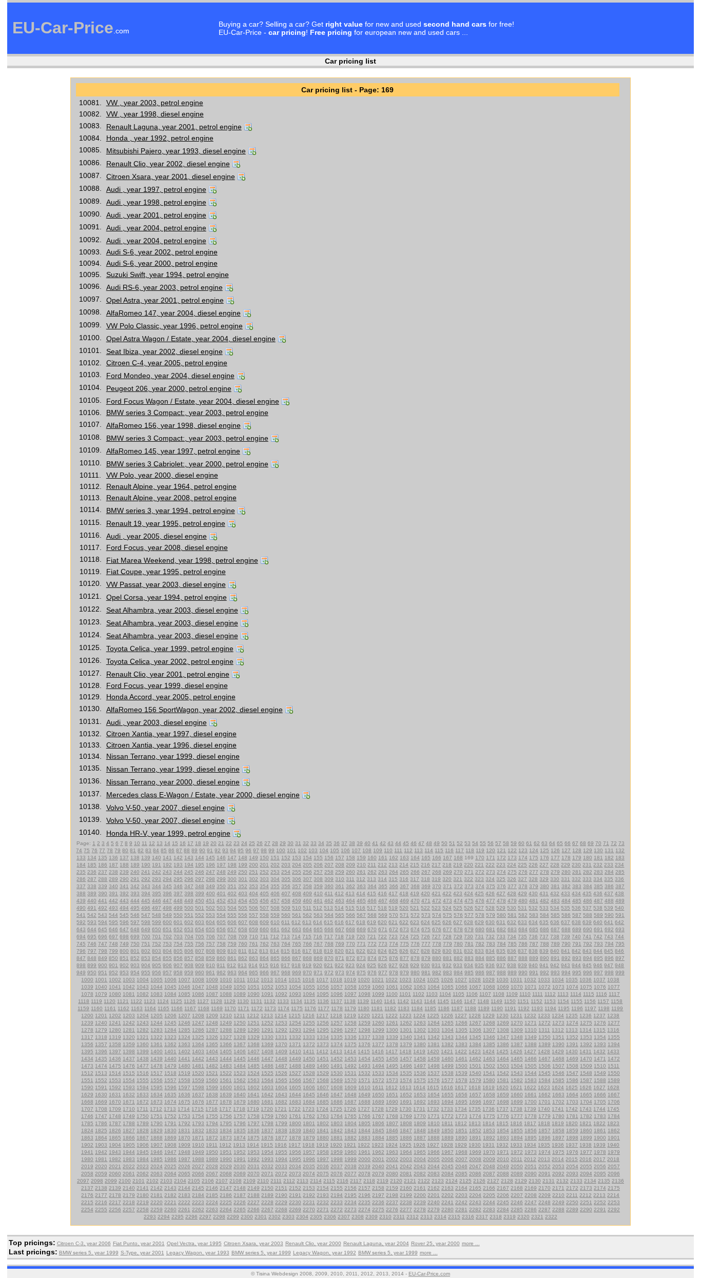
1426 (516, 1051)
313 (371, 879)
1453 (350, 1058)
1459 (433, 1058)
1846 (392, 1130)
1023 (405, 979)
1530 (336, 1073)
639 (587, 922)
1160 (97, 1008)
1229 (488, 1015)
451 (210, 900)
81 (133, 850)
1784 (614, 1116)
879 (426, 958)
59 (514, 843)
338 (91, 886)
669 (361, 929)
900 (102, 965)
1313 (572, 1030)
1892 (489, 1138)
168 (458, 857)
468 (393, 900)
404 (253, 893)
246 (199, 872)
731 (479, 936)
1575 (420, 1080)
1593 (129, 1087)
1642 (267, 1094)
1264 (433, 1023)
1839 (295, 1130)
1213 (267, 1015)
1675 (184, 1102)
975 (361, 972)
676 (436, 929)
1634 (156, 1094)
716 (317, 936)
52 (460, 843)
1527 (295, 1073)
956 (156, 972)
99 (271, 850)
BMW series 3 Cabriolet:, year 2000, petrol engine (187, 464)
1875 (253, 1138)
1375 (350, 1044)
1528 (309, 1073)
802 (145, 951)
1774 (475, 1116)
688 (566, 929)
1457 (406, 1058)
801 (135, 951)
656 (221, 929)
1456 (392, 1058)
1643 (281, 1094)
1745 (613, 1109)
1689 (378, 1102)
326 (511, 879)
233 (608, 865)
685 (533, 929)
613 (306, 922)
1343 (447, 1037)
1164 (150, 1008)
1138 (350, 1001)
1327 (226, 1037)
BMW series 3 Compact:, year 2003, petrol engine (187, 412)
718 (339, 936)
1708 (101, 1109)
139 (145, 857)
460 (307, 900)
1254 (295, 1023)
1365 (212, 1044)
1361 (156, 1044)
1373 (323, 1044)
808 (210, 951)
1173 (270, 1008)
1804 (350, 1123)
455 (253, 900)
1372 (309, 1044)
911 (221, 965)
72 (614, 843)
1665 (586, 1094)
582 (523, 915)
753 (167, 944)
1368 (253, 1044)
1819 (558, 1123)
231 (587, 865)
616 (339, 922)
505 (242, 908)
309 (329, 879)
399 (199, 893)
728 (447, 936)
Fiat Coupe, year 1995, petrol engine (166, 571)
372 (458, 886)
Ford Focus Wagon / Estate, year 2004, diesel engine (192, 401)
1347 (503, 1037)
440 (91, 900)
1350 (544, 1037)
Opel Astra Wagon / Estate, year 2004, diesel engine (191, 339)
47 (421, 843)
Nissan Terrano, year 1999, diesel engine (173, 756)
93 (225, 850)
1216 (308, 1015)
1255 (309, 1023)
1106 (472, 994)
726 (425, 936)
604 (210, 922)
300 (232, 879)
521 (414, 908)
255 (296, 872)
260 (350, 872)
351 (232, 886)
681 (490, 929)
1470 (586, 1058)
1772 (447, 1116)
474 (458, 900)
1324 (184, 1037)
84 (156, 850)
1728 (378, 1109)
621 (393, 922)
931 (436, 965)
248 (221, 872)
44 (398, 843)
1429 (558, 1051)
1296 (336, 1030)
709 (242, 936)
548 (156, 915)
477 (490, 900)
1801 (309, 1123)
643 (81, 929)
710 (253, 936)
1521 (212, 1073)
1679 (239, 1102)
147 (232, 857)
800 (124, 951)
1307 (489, 1030)
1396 (101, 1051)
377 (512, 886)
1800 (295, 1123)
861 (232, 958)
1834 (226, 1130)
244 (178, 872)
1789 (143, 1123)
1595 (156, 1087)
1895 (530, 1138)
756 (199, 944)
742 (597, 936)
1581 (503, 1080)
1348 (517, 1037)
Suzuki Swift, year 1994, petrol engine (167, 274)
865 (275, 958)
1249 (226, 1023)
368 (415, 886)
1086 (198, 994)
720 (360, 936)
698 (124, 936)
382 (566, 886)
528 (490, 908)
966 (264, 972)
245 (188, 872)
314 (382, 879)
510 (296, 908)
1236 (585, 1015)
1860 (586, 1130)
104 (323, 850)
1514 (115, 1073)
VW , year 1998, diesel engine (155, 114)
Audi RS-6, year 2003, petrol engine (164, 287)
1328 (239, 1037)
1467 (544, 1058)
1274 (572, 1023)
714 (296, 936)
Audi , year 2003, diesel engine (156, 722)
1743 (585, 1109)
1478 (156, 1066)
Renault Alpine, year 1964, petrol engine (171, 486)
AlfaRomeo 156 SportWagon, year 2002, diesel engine (194, 709)
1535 (406, 1073)
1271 (530, 1023)
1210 (226, 1015)
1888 (433, 1138)
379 (533, 886)
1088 (226, 994)
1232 (530, 1015)
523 (436, 908)
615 (328, 922)
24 (244, 843)
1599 (212, 1087)
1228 (475, 1015)
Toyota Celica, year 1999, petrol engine (169, 648)
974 (350, 972)
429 (522, 893)
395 (156, 893)
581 (512, 915)
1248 (212, 1023)
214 (403, 865)
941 (544, 965)
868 (307, 958)
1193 (537, 1008)
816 (296, 951)
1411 (309, 1051)
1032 (530, 979)
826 (403, 951)
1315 (599, 1030)
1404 (212, 1051)
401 (221, 893)
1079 (101, 994)
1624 (558, 1087)
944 (576, 965)
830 (447, 951)
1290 (253, 1030)
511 (307, 908)
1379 (406, 1044)
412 (339, 893)
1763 (323, 1116)
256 (307, 872)
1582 (517, 1080)
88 (187, 850)
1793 (198, 1123)
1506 (544, 1066)
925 (371, 965)
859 (210, 958)
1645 (309, 1094)
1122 (136, 1001)
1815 (502, 1123)
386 (609, 886)
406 (275, 893)
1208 (198, 1015)
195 (199, 865)
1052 (267, 987)
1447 (267, 1058)
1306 (475, 1030)
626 (447, 922)
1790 (156, 1123)
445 (145, 900)
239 (124, 872)
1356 (87, 1044)
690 (587, 929)
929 (414, 965)
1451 (323, 1058)
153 (296, 857)
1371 (295, 1044)
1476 (129, 1066)
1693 (433, 1102)
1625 (572, 1087)
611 (285, 922)
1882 (350, 1138)
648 (135, 929)
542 (91, 915)
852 (135, 958)
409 (307, 893)
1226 (447, 1015)
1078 (87, 994)
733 (500, 936)
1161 (110, 1008)
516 (360, 908)
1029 (488, 979)
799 (113, 951)
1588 (600, 1080)
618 (360, 922)
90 (202, 850)
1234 (558, 1015)
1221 (378, 1015)
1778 (530, 1116)
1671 (129, 1102)
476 (479, 900)
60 (521, 843)
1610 (364, 1087)
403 (242, 893)
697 (113, 936)
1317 (87, 1037)
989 (512, 972)
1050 (239, 987)
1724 (322, 1109)
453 (232, 900)
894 (587, 958)
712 (274, 936)
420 (425, 893)
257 (318, 872)
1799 (281, 1123)
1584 (544, 1080)
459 (296, 900)
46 (414, 843)
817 (306, 951)
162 (393, 857)
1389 (544, 1044)
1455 (378, 1058)
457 (275, 900)
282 (587, 872)
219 (457, 865)
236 (91, 872)
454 (242, 900)
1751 (156, 1116)
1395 (87, 1051)
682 (501, 929)
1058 (350, 987)
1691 (406, 1102)
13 (160, 843)
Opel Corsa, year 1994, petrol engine (166, 597)
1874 (239, 1138)
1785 (87, 1123)
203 (285, 865)
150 (264, 857)
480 (523, 900)
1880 (323, 1138)
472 (436, 900)
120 (490, 850)
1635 (170, 1094)
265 (404, 872)
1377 (378, 1044)
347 (188, 886)
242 (156, 872)
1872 (212, 1138)
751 (145, 944)
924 (360, 965)
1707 (87, 1109)
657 (232, 929)
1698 (503, 1102)
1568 (323, 1080)
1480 (184, 1066)
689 (576, 929)
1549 (600, 1073)
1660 (517, 1094)
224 (511, 865)
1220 (364, 1015)
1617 (461, 1087)
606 (232, 922)
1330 (267, 1037)
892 (566, 958)
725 (414, 936)
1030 (502, 979)
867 (296, 958)
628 (468, 922)
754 (178, 944)
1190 (497, 1008)
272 (479, 872)
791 (576, 944)
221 (479, 865)
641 (608, 922)
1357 (101, 1044)
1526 (281, 1073)
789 (555, 944)
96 (248, 850)
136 (113, 857)
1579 (475, 1080)
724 (403, 936)
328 (533, 879)
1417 (391, 1051)
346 (178, 886)
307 (307, 879)
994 (566, 972)
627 (457, 922)
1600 (226, 1087)
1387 (517, 1044)
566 (350, 915)
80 (125, 850)
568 (372, 915)
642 (619, 922)
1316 (613, 1030)
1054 (295, 987)
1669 (101, 1102)
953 (124, 972)
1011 (239, 979)
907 (178, 965)
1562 (239, 1080)
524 (447, 908)
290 (124, 879)
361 (339, 886)
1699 (517, 1102)
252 (264, 872)
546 (135, 915)
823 (371, 951)
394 (145, 893)
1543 (517, 1073)
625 (436, 922)
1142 (403, 1001)
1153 (550, 1001)
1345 (475, 1037)
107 (356, 850)
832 (468, 951)
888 (523, 958)
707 (221, 936)
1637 (198, 1094)
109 (377, 850)
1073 (558, 987)
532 (533, 908)
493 (113, 908)
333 (587, 879)
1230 (502, 1015)
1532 (364, 1073)
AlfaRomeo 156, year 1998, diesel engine (173, 425)
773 (382, 944)
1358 (115, 1044)
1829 (156, 1130)
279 (555, 872)
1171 (243, 1008)
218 (447, 865)
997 (598, 972)
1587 (586, 1080)
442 (113, 900)
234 (619, 865)
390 (102, 893)
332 (576, 879)
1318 (101, 1037)
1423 (475, 1051)
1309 (517, 1030)
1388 (530, 1044)
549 (167, 915)
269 (447, 872)
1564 (267, 1080)
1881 (336, 1138)
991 (533, 972)
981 (426, 972)
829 (436, 951)
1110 (525, 994)
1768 (392, 1116)
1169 (217, 1008)
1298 (364, 1030)
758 (221, 944)
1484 (239, 1066)
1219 (350, 1015)
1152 (536, 1001)
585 (555, 915)
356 (285, 886)
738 (554, 936)
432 (554, 893)
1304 (447, 1030)
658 (242, 929)
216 (425, 865)
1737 (502, 1109)
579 (490, 915)
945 (587, 965)
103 (313, 850)
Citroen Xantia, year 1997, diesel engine (171, 734)
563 (318, 915)
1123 (149, 1001)
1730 (405, 1109)
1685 (323, 1102)
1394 (614, 1044)
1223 (405, 1015)
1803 (336, 1123)
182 (609, 857)
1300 (392, 1030)
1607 (323, 1087)
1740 (544, 1109)
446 (156, 900)
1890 (461, 1138)
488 (609, 900)
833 (479, 951)
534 (554, 908)
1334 (323, 1037)
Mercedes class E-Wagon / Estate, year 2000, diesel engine (203, 795)
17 (190, 843)
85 (164, 850)
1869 (170, 1138)
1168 (203, 1008)
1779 (544, 1116)
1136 (323, 1001)
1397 (115, 1051)
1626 (585, 1087)
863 (253, 958)
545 (124, 915)
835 (500, 951)
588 (587, 915)
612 (296, 922)
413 (350, 893)
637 (565, 922)
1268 (489, 1023)
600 (167, 922)
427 (500, 893)
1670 (115, 1102)
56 (491, 843)
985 (469, 972)
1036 (585, 979)
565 (339, 915)
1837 (267, 1130)
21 (221, 843)
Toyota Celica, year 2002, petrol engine (169, 661)
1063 (420, 987)
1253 (281, 1023)
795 (620, 944)
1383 (461, 1044)
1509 (586, 1066)
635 (544, 922)
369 (426, 886)
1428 (544, 1051)
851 (124, 958)
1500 (461, 1066)
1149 (496, 1001)
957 (167, 972)
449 (188, 900)
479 (512, 900)
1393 (600, 1044)
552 (199, 915)
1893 (503, 1138)
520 (403, 908)
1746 (87, 1116)
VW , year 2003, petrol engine (154, 103)
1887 (420, 1138)
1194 (550, 1008)
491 (91, 908)
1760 (281, 1116)
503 (221, 908)
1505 (530, 1066)
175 (533, 857)
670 (372, 929)
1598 (198, 1087)
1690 (392, 1102)
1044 (156, 987)
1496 (406, 1066)
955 (145, 972)
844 (597, 951)
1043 (143, 987)
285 (620, 872)
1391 (572, 1044)
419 (414, 893)
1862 (614, 1130)
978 (393, 972)
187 (113, 865)
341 (124, 886)
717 (328, 936)
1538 (447, 1073)
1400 (156, 1051)
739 (565, 936)
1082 (143, 994)
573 (426, 915)
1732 (433, 1109)
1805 (364, 1123)
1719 (253, 1109)
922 (339, 965)
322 (468, 879)
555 (232, 915)
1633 (143, 1094)
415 (371, 893)
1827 (129, 1130)
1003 (129, 979)
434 (576, 893)
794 (609, 944)
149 (253, 857)
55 (483, 843)
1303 (433, 1030)
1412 (322, 1051)
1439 (156, 1058)
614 (317, 922)
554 (221, 915)
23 (236, 843)
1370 (281, 1044)
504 (232, 908)
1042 (129, 987)
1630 (101, 1094)
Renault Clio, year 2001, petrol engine (167, 674)
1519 (184, 1073)
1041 (115, 987)
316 (403, 879)
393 (135, 893)
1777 (517, 1116)
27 (267, 843)
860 (221, 958)
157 (339, 857)
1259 (364, 1023)
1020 (364, 979)
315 (393, 879)
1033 (544, 979)
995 (576, 972)
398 (188, 893)
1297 (350, 1030)
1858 (558, 1130)
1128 (216, 1001)
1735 (475, 1109)
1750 (143, 1116)
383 (576, 886)
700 (145, 936)
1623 (544, 1087)
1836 (253, 1130)
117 (459, 850)
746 (91, 944)
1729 (391, 1109)
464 (350, 900)
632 (511, 922)
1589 (614, 1080)
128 (576, 850)
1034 (558, 979)
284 (609, 872)
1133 (283, 1001)
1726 (350, 1109)
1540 (475, 1073)
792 (587, 944)
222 (490, 865)
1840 (309, 1130)
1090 (253, 994)
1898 (572, 1138)
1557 (170, 1080)
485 (576, 900)
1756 (226, 1116)
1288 (226, 1030)
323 (479, 879)
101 (291, 850)
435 (587, 893)
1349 (530, 1037)
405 (264, 893)
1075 (586, 987)
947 (608, 965)
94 (233, 850)
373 (469, 886)
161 (382, 857)
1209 (212, 1015)
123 (523, 850)
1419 (419, 1051)
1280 (115, 1030)
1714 (184, 1109)
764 (285, 944)
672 (393, 929)
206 (318, 865)
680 (479, 929)
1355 (614, 1037)
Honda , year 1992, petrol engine (159, 138)
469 (404, 900)
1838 (281, 1130)
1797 (253, 1123)
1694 (447, 1102)
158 (350, 857)
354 (264, 886)
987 (490, 972)
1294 (309, 1030)
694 (81, 936)
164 (415, 857)
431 (544, 893)
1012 (253, 979)
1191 (510, 1008)
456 (264, 900)
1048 (212, 987)
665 (318, 929)
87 (179, 850)
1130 (243, 1001)
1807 (392, 1123)
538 (597, 908)
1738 (516, 1109)
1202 (115, 1015)
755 (188, 944)
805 (178, 951)
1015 (294, 979)
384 (587, 886)
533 (544, 908)
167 (447, 857)
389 (91, 893)
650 (156, 929)
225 (522, 865)
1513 (101, 1073)
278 (544, 872)
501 (199, 908)
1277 (614, 1023)
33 (313, 843)
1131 (256, 1001)
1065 (447, 987)
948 (619, 965)
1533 (378, 1073)
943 (565, 965)
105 (334, 850)
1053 (281, 987)
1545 (544, 1073)
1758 (253, 1116)
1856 (530, 1130)
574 (436, 915)
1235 (572, 1015)
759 (232, 944)
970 (307, 972)
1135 (310, 1001)
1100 (392, 994)
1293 (295, 1030)
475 (469, 900)
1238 (613, 1015)
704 (188, 936)
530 (511, 908)
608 (253, 922)
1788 (129, 1123)
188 (124, 865)
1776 (503, 1116)
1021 (378, 979)
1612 (391, 1087)
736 (533, 936)
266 (415, 872)
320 (447, 879)
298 (210, 879)
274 (501, 872)
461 (318, 900)
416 (382, 893)
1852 (475, 1130)
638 (576, 922)
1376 (364, 1044)
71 (606, 843)
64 (552, 843)
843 (587, 951)
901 (113, 965)
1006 (170, 979)
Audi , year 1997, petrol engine (156, 189)
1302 (420, 1030)
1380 (420, 1044)
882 (458, 958)
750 (135, 944)
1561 (226, 1080)
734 (511, 936)
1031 (516, 979)
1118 (83, 1001)
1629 (87, 1094)
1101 (405, 994)
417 (393, 893)
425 (479, 893)
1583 (530, 1080)
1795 (226, 1123)
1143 (416, 1001)
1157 (603, 1001)
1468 (558, 1058)
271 (469, 872)
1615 (433, 1087)
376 (501, 886)
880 (436, 958)
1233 (544, 1015)
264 (393, 872)
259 (339, 872)
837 (522, 951)
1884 (378, 1138)
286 (81, 879)
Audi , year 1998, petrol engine (156, 202)
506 (253, 908)
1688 (364, 1102)
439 (81, 900)
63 (544, 843)
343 (145, 886)
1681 (267, 1102)
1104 (445, 994)
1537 (433, 1073)
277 (533, 872)
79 (117, 850)
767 (318, 944)
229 (565, 865)
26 (260, 843)
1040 (101, 987)
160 (372, 857)
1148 (483, 1001)
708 (232, 936)
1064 (433, 987)
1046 (184, 987)
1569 (336, 1080)
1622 (530, 1087)
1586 (572, 1080)
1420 (433, 1051)
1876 (267, 1138)
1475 (115, 1066)
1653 (420, 1094)
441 (102, 900)
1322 (156, 1037)
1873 (226, 1138)
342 (135, 886)
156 (329, 857)
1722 (294, 1109)
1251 (253, 1023)
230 (576, 865)
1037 (599, 979)
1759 (267, 1116)
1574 (406, 1080)
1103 (432, 994)
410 (318, 893)
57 (498, 843)
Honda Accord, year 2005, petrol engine (171, 697)
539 (608, 908)
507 (264, 908)
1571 (364, 1080)
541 (81, 915)
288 (102, 879)
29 (283, 843)
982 (436, 972)
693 (620, 929)
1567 (309, 1080)
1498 (433, 1066)
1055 (309, 987)
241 (145, 872)
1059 (364, 987)
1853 (489, 1130)
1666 (600, 1094)
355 (275, 886)
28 (275, 843)
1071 (530, 987)
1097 (350, 994)
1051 (253, 987)
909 (199, 965)
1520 (198, 1073)
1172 (257, 1008)
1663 (558, 1094)
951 (102, 972)
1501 (475, 1066)
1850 (447, 1130)
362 (350, 886)
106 (345, 850)
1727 (364, 1109)
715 (306, 936)
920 (317, 965)
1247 (198, 1023)
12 (152, 843)
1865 (115, 1138)
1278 (87, 1030)
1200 (87, 1015)
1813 (475, 1123)
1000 (87, 979)
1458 (420, 1058)
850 (113, 958)
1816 (516, 1123)
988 (501, 972)
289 (113, 879)
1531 (350, 1073)
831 (457, 951)
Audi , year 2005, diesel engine (156, 536)
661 (275, 929)
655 (210, 929)
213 (393, 865)
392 (124, 893)
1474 (101, 1066)
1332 (295, 1037)
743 (608, 936)
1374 (336, 1044)
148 (242, 857)
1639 (226, 1094)
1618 (475, 1087)
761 (253, 944)
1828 (143, 1130)
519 (393, 908)
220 (468, 865)
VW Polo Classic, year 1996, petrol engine (174, 326)
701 (156, 936)
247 (210, 872)
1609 (350, 1087)
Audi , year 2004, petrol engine (156, 228)
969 (296, 972)
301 (242, 879)
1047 (198, 987)
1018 (336, 979)
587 (576, 915)
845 (608, 951)
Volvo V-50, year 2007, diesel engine (165, 807)
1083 (156, 994)
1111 (537, 994)
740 (576, 936)
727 (436, 936)
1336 (350, 1037)
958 (178, 972)
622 (403, 922)
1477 (143, 1066)
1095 (323, 994)
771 (361, 944)
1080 (115, 994)
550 (178, 915)
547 (145, 915)
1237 (599, 1015)
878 (415, 958)
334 (597, 879)
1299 (378, 1030)
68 (583, 843)
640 (597, 922)
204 (296, 865)
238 (113, 872)
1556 (156, 1080)
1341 (420, 1037)
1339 (392, 1037)
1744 (599, 1109)
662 (285, 929)
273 (490, 872)
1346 (489, 1037)
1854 (503, 1130)
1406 (239, 1051)
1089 (239, 994)
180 (587, 857)
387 (620, 886)
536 (576, 908)
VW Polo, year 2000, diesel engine (162, 475)
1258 (350, 1023)
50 (444, 843)
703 (178, 936)
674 (415, 929)
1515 (129, 1073)
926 (382, 965)
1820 (572, 1123)
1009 (212, 979)
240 (135, 872)
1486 (267, 1066)
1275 (586, 1023)
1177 (323, 1008)
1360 (143, 1044)
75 (87, 850)
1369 (267, 1044)
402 (232, 893)
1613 (405, 1087)
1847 (406, 1130)
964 (242, 972)
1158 (616, 1001)
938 (511, 965)
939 (522, 965)
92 (218, 850)
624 (425, 922)
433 (565, 893)
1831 (184, 1130)
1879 (309, 1138)
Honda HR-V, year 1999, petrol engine (168, 833)
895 (598, 958)
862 (242, 958)
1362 (170, 1044)
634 (533, 922)
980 (415, 972)
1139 (363, 1001)
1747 (101, 1116)
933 (457, 965)
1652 (406, 1094)
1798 (267, 1123)
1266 (461, 1023)
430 (533, 893)
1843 (350, 1130)
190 (145, 865)
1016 (308, 979)
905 (156, 965)
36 (337, 843)
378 (523, 886)
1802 (323, 1123)
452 (221, 900)
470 (415, 900)
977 (382, 972)
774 (393, 944)
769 (339, 944)
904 (145, 965)
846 (619, 951)
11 (144, 843)
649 (145, 929)
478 (501, 900)
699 (135, 936)
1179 (350, 1008)
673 (404, 929)
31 (298, 843)
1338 (378, 1037)
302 (253, 879)
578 (479, 915)
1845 (378, 1130)
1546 (558, 1073)
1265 (447, 1023)
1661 (530, 1094)
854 (156, 958)
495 (135, 908)
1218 (336, 1015)
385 (598, 886)
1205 (156, 1015)
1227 (461, 1015)
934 (468, 965)
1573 (392, 1080)
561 (296, 915)
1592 (115, 1087)
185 (91, 865)
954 (135, 972)
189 (135, 865)
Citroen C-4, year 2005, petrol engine (166, 363)
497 (156, 908)
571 (404, 915)
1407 (253, 1051)
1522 (226, 1073)
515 (350, 908)
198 (232, 865)
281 (576, 872)
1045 (170, 987)
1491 (336, 1066)
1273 (558, 1023)
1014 (281, 979)
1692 (420, 1102)
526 (468, 908)
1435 (101, 1058)
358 (307, 886)
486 (587, 900)
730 (468, 936)
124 (533, 850)
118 (469, 850)
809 (221, 951)
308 (318, 879)
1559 (198, 1080)
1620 (502, 1087)
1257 (336, 1023)
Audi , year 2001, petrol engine (156, 215)
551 (188, 915)
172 (501, 857)
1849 (433, 1130)
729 (457, 936)
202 (275, 865)
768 (329, 944)
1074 (572, 987)
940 (533, 965)
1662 (544, 1094)
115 (439, 850)
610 (275, 922)
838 (533, 951)
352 (242, 886)
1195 (564, 1008)
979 (404, 972)
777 (426, 944)
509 (285, 908)
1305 (461, 1030)
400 (210, 893)
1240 (101, 1023)
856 (178, 958)
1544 (530, 1073)
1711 (142, 1109)
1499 (447, 1066)
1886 (406, 1138)
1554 (129, 1080)
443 (124, 900)
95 (241, 850)
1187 (457, 1008)
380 (544, 886)
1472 (614, 1058)
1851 (461, 1130)
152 (285, 857)
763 (275, 944)
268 (436, 872)
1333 (309, 1037)
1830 (170, 1130)
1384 (475, 1044)
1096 (336, 994)
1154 (563, 1001)
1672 (143, 1102)
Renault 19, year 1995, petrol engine (165, 523)
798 (102, 951)
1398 (129, 1051)
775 (404, 944)
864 (264, 958)
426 (490, 893)
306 (296, 879)
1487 (281, 1066)
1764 (336, 1116)
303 (264, 879)
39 (360, 843)
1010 (226, 979)
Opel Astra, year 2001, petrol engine (165, 300)
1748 (115, 1116)
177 (555, 857)
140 (156, 857)
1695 (461, 1102)
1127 (203, 1001)
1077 (614, 987)
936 (490, 965)
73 (621, 843)
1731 (419, 1109)
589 (598, 915)
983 (447, 972)
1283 (156, 1030)
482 (544, 900)
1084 (170, 994)
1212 (253, 1015)
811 (242, 951)
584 (544, 915)
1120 (109, 1001)
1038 (613, 979)
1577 (447, 1080)
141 (167, 857)
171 (490, 857)
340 (113, 886)
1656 (461, 1094)
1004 (143, 979)
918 (296, 965)
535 (565, 908)
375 (490, 886)
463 (339, 900)
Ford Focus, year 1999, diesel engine (167, 685)
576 (458, 915)
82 (141, 850)
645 (102, 929)
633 (522, 922)
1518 (170, 1073)
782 (479, 944)
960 (199, 972)
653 (188, 929)
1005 (156, 979)
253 (275, 872)
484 (566, 900)
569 (382, 915)
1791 (170, 1123)
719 (350, 936)
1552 (101, 1080)
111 (398, 850)
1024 (419, 979)
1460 (447, 1058)
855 (167, 958)
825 (393, 951)
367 (404, 886)
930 (425, 965)
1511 (613, 1066)
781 (469, 944)
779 (447, 944)
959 (188, 972)
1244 (156, 1023)
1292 (281, 1030)
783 (490, 944)
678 (458, 929)
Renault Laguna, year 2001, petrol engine (174, 127)
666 (329, 929)
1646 (323, 1094)
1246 (184, 1023)
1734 (461, 1109)
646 (113, 929)
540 (619, 908)
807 (199, 951)
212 (382, 865)
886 (501, 958)
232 (597, 865)
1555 (143, 1080)
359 (318, 886)
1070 (517, 987)
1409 (281, 1051)
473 (447, 900)
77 (102, 850)
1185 (430, 1008)
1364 (198, 1044)
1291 (267, 1030)
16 (183, 843)
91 (210, 850)
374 (479, 886)
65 (560, 843)
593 (91, 922)
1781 (572, 1116)
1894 (517, 1138)
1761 (295, 1116)
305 (285, 879)
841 (565, 951)
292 (145, 879)
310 (339, 879)
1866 (129, 1138)
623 (414, 922)
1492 (350, 1066)
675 (426, 929)
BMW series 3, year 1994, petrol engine (170, 510)
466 (372, 900)
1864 (101, 1138)
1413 (336, 1051)
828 (425, 951)
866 (285, 958)
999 (620, 972)
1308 (503, 1030)
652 (178, 929)
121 (501, 850)
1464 (503, 1058)
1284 (170, 1030)
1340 (406, 1037)
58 (506, 843)
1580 (489, 1080)
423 (457, 893)
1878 (295, 1138)
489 (620, 900)
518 (382, 908)
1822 (599, 1123)
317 (414, 879)
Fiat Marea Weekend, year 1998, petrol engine (182, 560)
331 (565, 879)
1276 (600, 1023)
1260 (378, 1023)
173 (512, 857)
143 (188, 857)
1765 (350, 1116)
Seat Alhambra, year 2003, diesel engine (172, 610)
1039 (87, 987)
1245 (170, 1023)
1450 (309, 1058)
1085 (184, 994)
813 (263, 951)
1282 (143, 1030)
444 (135, 900)
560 (285, 915)
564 (329, 915)
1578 (461, 1080)
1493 (364, 1066)
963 (232, 972)
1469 (572, 1058)
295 (178, 879)
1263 (420, 1023)
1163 (137, 1008)
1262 (406, 1023)
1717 (225, 1109)
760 (242, 944)
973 (339, 972)
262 (372, 872)
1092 (281, 994)
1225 (433, 1015)
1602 (253, 1087)
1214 (281, 1015)
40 (367, 843)
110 (388, 850)
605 (221, 922)
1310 (530, 1030)
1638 (212, 1094)
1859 (572, 1130)
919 (306, 965)
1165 (163, 1008)
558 (264, 915)
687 (555, 929)
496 (145, 908)
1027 (461, 979)
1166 (177, 1008)
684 (523, 929)
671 (382, 929)
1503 (503, 1066)
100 (280, 850)
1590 (87, 1087)
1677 (212, 1102)
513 (328, 908)
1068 (489, 987)
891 (555, 958)
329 (544, 879)
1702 (558, 1102)
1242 (129, 1023)
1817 (530, 1123)
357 (296, 886)
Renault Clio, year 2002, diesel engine (168, 164)
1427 (530, 1051)
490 (81, 908)
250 (242, 872)
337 (81, 886)
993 (555, 972)
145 (210, 857)
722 (382, 936)
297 (199, 879)
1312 (558, 1030)
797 (91, 951)
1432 (599, 1051)
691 (598, 929)
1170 (230, 1008)
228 (554, 865)
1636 (184, 1094)
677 (447, 929)
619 (371, 922)
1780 (558, 1116)
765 (296, 944)
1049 (226, 987)
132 (620, 850)
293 (156, 879)
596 (124, 922)
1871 (198, 1138)
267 (426, 872)
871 (339, 958)
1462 (475, 1058)
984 (458, 972)
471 (426, 900)
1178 (337, 1008)
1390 (558, 1044)
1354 (600, 1037)
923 (350, 965)
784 (501, 944)
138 (135, 857)
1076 (600, 987)
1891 (475, 1138)
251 (253, 872)
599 (156, 922)
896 (609, 958)
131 (609, 850)
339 (102, 886)
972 (329, 972)
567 (361, 915)
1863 (87, 1138)
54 (475, 843)
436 (597, 893)
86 (171, 850)
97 (256, 850)
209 (350, 865)
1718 (239, 1109)
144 (199, 857)
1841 (323, 1130)
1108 (498, 994)
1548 (586, 1073)
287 (91, 879)
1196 (577, 1008)
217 (436, 865)
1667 (614, 1094)
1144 (430, 1001)
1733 (447, 1109)
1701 (544, 1102)
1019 (350, 979)
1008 (198, 979)
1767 (378, 1116)
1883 (364, 1138)
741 (587, 936)
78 (110, 850)
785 (512, 944)
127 (566, 850)
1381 (433, 1044)
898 (81, 965)
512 (317, 908)
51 (452, 843)
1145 (443, 1001)
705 (199, 936)
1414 (350, 1051)
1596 (170, 1087)
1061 (392, 987)
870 (329, 958)
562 (307, 915)
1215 (294, 1015)
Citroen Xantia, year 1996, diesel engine (171, 745)
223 (500, 865)
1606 (309, 1087)
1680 (253, 1102)
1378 (392, 1044)
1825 (101, 1130)
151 (275, 857)
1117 (614, 994)
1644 (295, 1094)
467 (382, 900)
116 (449, 850)
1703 (572, 1102)
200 (253, 865)
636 (554, 922)
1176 (310, 1008)
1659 (503, 1094)
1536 (420, 1073)
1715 (197, 1109)
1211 (239, 1015)
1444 (226, 1058)
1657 (475, 1094)
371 (447, 886)
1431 (585, 1051)
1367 (239, 1044)
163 (404, 857)
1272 (544, 1023)
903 (135, 965)
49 (437, 843)
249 (232, 872)
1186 (444, 1008)
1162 (123, 1008)
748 (113, 944)
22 (229, 843)
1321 (143, 1037)
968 (285, 972)
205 (307, 865)
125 (544, 850)
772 (372, 944)
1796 (239, 1123)
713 (285, 936)
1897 (558, 1138)
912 (231, 965)
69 (591, 843)
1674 (170, 1102)
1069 (503, 987)
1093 (295, 994)
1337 (364, 1037)
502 (210, 908)
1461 (461, 1058)
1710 (129, 1109)
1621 (516, 1087)
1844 (364, 1130)
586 (566, 915)
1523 (239, 1073)
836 (511, 951)
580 (501, 915)
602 (188, 922)
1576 (433, 1080)
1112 (550, 994)
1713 (170, 1109)
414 (360, 893)
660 (264, 929)
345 (167, 886)
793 (598, 944)
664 (307, 929)
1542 (503, 1073)
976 (372, 972)
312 (360, 879)
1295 (323, 1030)
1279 (101, 1030)
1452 (336, 1058)
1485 (253, 1066)
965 (253, 972)
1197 (590, 1008)
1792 (184, 1123)
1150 (510, 1001)
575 (447, 915)
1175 (297, 1008)
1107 (485, 994)
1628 (613, 1087)
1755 (212, 1116)
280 (566, 872)
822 (360, 951)
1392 (586, 1044)
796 (81, 951)
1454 (364, 1058)
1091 (267, 994)
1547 (572, 1073)
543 (102, 915)
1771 (433, 1116)
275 (512, 872)
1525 (267, 1073)
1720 (267, 1109)
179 (576, 857)
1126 (190, 1001)
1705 (600, 1102)
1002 (115, 979)
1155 (576, 1001)
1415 (364, 1051)
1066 (461, 987)
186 (102, 865)
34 (321, 843)
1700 (530, 1102)
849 (102, 958)
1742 (572, 1109)
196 (210, 865)
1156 (590, 1001)
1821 (585, 1123)
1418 (405, 1051)
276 (523, 872)
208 (339, 865)
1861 (600, 1130)
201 (264, 865)
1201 (101, 1015)
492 (102, 908)
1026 (447, 979)
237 (102, 872)
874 (372, 958)
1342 (433, 1037)
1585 (558, 1080)
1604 (281, 1087)
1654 (433, 1094)
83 (148, 850)
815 (285, 951)
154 (307, 857)
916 (274, 965)
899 (91, 965)
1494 (378, 1066)
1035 (572, 979)
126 (555, 850)
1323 (170, 1037)
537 (587, 908)
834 (490, 951)
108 (367, 850)
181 (598, 857)
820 (339, 951)
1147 (470, 1001)
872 (350, 958)
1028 (475, 979)
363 (361, 886)
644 (91, 929)
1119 (96, 1001)
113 (418, 850)
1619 (488, 1087)
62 (537, 843)
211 (371, 865)
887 (512, 958)
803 (156, 951)
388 (81, 893)
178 (566, 857)
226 (533, 865)
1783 (600, 1116)
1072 (544, 987)
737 (544, 936)
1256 (323, 1023)
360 (329, 886)
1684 (309, 1102)
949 (81, 972)
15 (175, 843)
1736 (488, 1109)
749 (124, 944)
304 (275, 879)
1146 (456, 1001)
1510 (600, 1066)
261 (361, 872)
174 (523, 857)
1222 (391, 1015)
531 (522, 908)
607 (242, 922)
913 (242, 965)
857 (188, 958)
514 (339, 908)
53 (467, 843)
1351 (558, 1037)
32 (306, 843)
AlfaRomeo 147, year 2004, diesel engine (173, 313)
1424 (488, 1051)
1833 (212, 1130)
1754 (198, 1116)
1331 (281, 1037)
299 (221, 879)
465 (361, 900)
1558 (184, 1080)
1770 (420, 1116)
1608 (336, 1087)
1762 (309, 1116)
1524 (253, 1073)
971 (318, 972)
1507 (558, 1066)
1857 (544, 1130)
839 (544, 951)
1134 (296, 1001)
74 (79, 850)
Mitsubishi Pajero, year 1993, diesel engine (176, 151)
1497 (420, 1066)
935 (479, 965)
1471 (600, 1058)
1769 (406, 1116)
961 (210, 972)
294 (167, 879)
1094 (309, 994)
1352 (572, 1037)
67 (575, 843)
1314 (585, 1030)
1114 (575, 994)
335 (608, 879)
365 (382, 886)
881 (447, 958)
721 (371, 936)
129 (587, 850)
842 (576, 951)
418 (403, 893)
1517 (156, 1073)
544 (113, 915)
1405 (226, 1051)
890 (544, 958)
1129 (230, 1001)
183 (620, 857)
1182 (390, 1008)
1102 (418, 994)
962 (221, 972)
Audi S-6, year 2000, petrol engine (162, 263)
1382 (447, 1044)
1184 (417, 1008)
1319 (115, 1037)
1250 (239, 1023)
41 (375, 843)
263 (382, 872)
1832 (198, 1130)
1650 (378, 1094)
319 (436, 879)
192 (167, 865)
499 (178, 908)
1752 (170, 1116)
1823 (613, 1123)
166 (436, 857)
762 (264, 944)
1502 (489, 1066)
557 (253, 915)
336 (619, 879)
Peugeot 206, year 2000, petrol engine (168, 388)
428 (511, 893)
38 (352, 843)
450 (199, 900)
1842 (336, 1130)
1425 (502, 1051)
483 (555, 900)
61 (529, 843)
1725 (336, 1109)
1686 (336, 1102)
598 (145, 922)
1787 (115, 1123)
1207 (184, 1015)
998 (609, 972)
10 (137, 843)
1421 (447, 1051)
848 (91, 958)
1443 (212, 1058)
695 (91, 936)
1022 (391, 979)
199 (242, 865)
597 (135, 922)
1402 (184, 1051)
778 (436, 944)
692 (609, 929)
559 (275, 915)
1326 (212, 1037)
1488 (295, 1066)
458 (285, 900)
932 (447, 965)
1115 (588, 994)
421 (436, 893)
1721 (281, 1109)
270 (458, 872)
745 (81, 944)
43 (390, 843)
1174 (283, 1008)
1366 (226, 1044)
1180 (363, 1008)
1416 (378, 1051)
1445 (239, 1058)
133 (81, 857)
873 (361, 958)
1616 (447, 1087)
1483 (226, 1066)
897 (620, 958)
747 (102, 944)
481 (533, 900)
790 (566, 944)
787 (533, 944)
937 (500, 965)
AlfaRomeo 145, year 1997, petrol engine (173, 451)
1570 (350, 1080)
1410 (295, 1051)
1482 (212, 1066)
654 (199, 929)
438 (619, 893)
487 (598, 900)
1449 (295, 1058)
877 (404, 958)
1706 (614, 1102)
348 (199, 886)
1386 (503, 1044)
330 (554, 879)
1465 (517, 1058)
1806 (378, 1123)
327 (522, 879)
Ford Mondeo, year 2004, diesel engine (170, 375)
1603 (267, 1087)
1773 (461, 1116)
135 (102, 857)
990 (523, 972)
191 (156, 865)
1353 (586, 1037)
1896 (544, 1138)
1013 (267, 979)
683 (512, 929)
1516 (143, 1073)
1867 (143, 1138)
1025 (433, 979)
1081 (129, 994)
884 (479, 958)
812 (253, 951)
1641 (253, 1094)
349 (210, 886)
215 (414, 865)
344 (156, 886)
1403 (198, 1051)
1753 (184, 1116)
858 (199, 958)
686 (544, 929)
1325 (198, 1037)
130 (598, 850)
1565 (281, 1080)
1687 (350, 1102)
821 (350, 951)
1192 (524, 1008)
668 (350, 929)
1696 (475, 1102)
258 (329, 872)
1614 (419, 1087)
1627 (599, 1087)
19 (206, 843)
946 (597, 965)
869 (318, 958)
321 (457, 879)
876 (393, 958)
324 (490, 879)
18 (198, 843)
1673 (156, 1102)
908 (188, 965)
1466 (530, 1058)
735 (522, 936)
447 (167, 900)
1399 (143, 1051)
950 (91, 972)
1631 (115, 1094)
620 (382, 922)
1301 (406, 1030)
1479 (170, 1066)
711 (264, 936)
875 (382, 958)
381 (555, 886)
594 (102, 922)
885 (490, 958)
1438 (143, 1058)
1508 (572, 1066)
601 (178, 922)
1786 (101, 1123)
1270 (517, 1023)
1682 (281, 1102)
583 (533, 915)
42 (383, 843)
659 (253, 929)
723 (393, 936)
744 (619, 936)
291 (135, 879)
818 (317, 951)
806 (188, 951)
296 (188, 879)
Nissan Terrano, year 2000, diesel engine (173, 782)
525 (457, 908)
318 (425, 879)
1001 (101, 979)
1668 (87, 1102)
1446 (253, 1058)
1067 (475, 987)
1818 (544, 1123)
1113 (563, 994)
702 (167, 936)
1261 (392, 1023)
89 (194, 850)
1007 (184, 979)
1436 (115, 1058)
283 (598, 872)
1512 (87, 1073)
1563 (253, 1080)
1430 (572, 1051)
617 (350, 922)
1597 (184, 1087)
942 (554, 965)
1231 (516, 1015)
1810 (433, 1123)
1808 (406, 1123)
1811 (447, 1123)
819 (328, 951)
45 (406, 843)
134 (91, 857)
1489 (309, 1066)
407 (285, 893)
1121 (123, 1001)
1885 (392, 1138)
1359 (129, 1044)
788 (544, 944)
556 (242, 915)
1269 (503, 1023)
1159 (83, 1008)
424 (468, 893)
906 (167, 965)
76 (94, 850)
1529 (323, 1073)
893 (576, 958)
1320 (129, 1037)
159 (361, 857)
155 (318, 857)
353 (253, 886)
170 (479, 857)
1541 (489, 1073)
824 (382, 951)
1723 (308, 1109)
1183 (404, 1008)
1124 (163, 1001)
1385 (489, 1044)
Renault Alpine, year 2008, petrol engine (171, 498)
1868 (156, 1138)
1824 (87, 1130)
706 (210, 936)
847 (81, 958)
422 (447, 893)
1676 (198, 1102)
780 (458, 944)
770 (350, 944)
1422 (461, 1051)
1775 (489, 1116)
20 (213, 843)
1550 (614, 1073)
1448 (281, 1058)
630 (490, 922)
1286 (198, 1030)
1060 (378, 987)
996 (587, 972)
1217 (322, 1015)
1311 (544, 1030)
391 (113, 893)
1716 (211, 1109)
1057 (336, 987)
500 (188, 908)
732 (490, 936)
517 (371, 908)
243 (167, 872)
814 (274, 951)
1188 (470, 1008)
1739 (530, 1109)
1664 (572, 1094)
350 (221, 886)
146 (221, 857)
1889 (447, 1138)
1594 (143, 1087)
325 (500, 879)
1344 (461, 1037)
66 (567, 843)
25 (252, 843)
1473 (87, 1066)
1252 (267, 1023)
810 (232, 951)
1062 (406, 987)
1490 (323, 1066)
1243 (143, 1023)
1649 (364, 1094)
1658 (489, 1094)
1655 (447, 1094)
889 (533, 958)
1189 (484, 1008)
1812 (461, 1123)
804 (167, 951)
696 (102, 936)
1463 (489, 1058)
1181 (377, 1008)
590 (609, 915)
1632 (129, 1094)
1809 (420, 1123)
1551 (87, 1080)
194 (188, 865)
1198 (604, 1008)
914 (253, 965)
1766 (364, 1116)
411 (328, 893)
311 (350, 879)
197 (221, 865)
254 (285, 872)
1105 (458, 994)
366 (393, 886)
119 (480, 850)
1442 (198, 1058)
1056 (323, 987)
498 (167, 908)
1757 (239, 1116)
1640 (239, 1094)
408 (296, 893)
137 (124, 857)
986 (479, 972)
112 (408, 850)
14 (167, 843)
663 (296, 929)
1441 (184, 1058)
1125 (176, 1001)
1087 (212, 994)
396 (167, 893)
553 (210, 915)
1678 (226, 1102)
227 (544, 865)
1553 (115, 1080)
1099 (378, 994)
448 (178, 900)
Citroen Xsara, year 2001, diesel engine (170, 176)
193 (178, 865)
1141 (390, 1001)
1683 (295, 1102)
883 (469, 958)
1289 (239, 1030)
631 (500, 922)
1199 (617, 1008)
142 (178, 857)
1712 (156, 1109)
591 (620, 915)
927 (393, 965)
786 (523, 944)
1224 (419, 1015)
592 (81, 922)
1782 (586, 1116)
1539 (461, 1073)
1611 (378, 1087)
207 (329, 865)
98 (264, 850)
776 (415, 944)
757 (210, 944)
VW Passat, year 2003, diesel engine (166, 584)
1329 (253, 1037)
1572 (378, 1080)
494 (124, 908)
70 (598, 843)
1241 (115, 1023)
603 (199, 922)
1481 (198, 1066)
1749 (129, 1116)
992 (544, 972)
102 (302, 850)
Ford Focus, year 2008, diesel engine (167, 547)
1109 (512, 994)
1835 (239, 1130)
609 (264, 922)
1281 (129, 1030)
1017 (322, 979)
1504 (517, 1066)
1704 (586, 1102)
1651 (392, 1094)
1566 (295, 1080)
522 (425, 908)
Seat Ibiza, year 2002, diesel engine (164, 351)
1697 (489, 1102)
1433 (613, 1051)
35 (329, 843)
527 (479, 908)
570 (393, 915)
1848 (420, 1130)
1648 (350, 1094)
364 (372, 886)
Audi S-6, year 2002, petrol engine (162, 252)
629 (479, 922)
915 (263, 965)
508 (275, 908)
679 (469, 929)
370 (436, 886)
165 (426, 857)
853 (145, 958)
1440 (170, 1058)
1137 (336, 1001)
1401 (170, 1051)
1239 (87, 1023)
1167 (190, 1008)
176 (544, 857)
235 (81, 872)
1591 (101, 1087)
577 (469, 915)
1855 (517, 1130)
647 (124, 929)
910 (210, 965)
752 (156, 944)
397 (178, 893)
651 (167, 929)
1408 (267, 1051)
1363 (184, 1044)
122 (512, 850)
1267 (475, 1023)
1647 (336, 1094)
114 (428, 850)
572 (415, 915)
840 (554, 951)
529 (500, 908)
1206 (170, 1015)
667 (339, 929)
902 (124, 965)
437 (608, 893)
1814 (488, 1123)
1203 (129, 1015)
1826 (115, 1130)
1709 (115, 1109)
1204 (143, 1015)
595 (113, 922)
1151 (523, 1001)
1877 (281, 1138)
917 (285, 965)
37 (344, 843)
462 (329, 900)
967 (275, 972)
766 (307, 944)
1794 (212, 1123)
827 (414, 951)
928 (403, 965)
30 (290, 843)
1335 (336, 1037)
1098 (364, 994)
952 (113, 972)
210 (361, 865)
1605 (295, 1087)
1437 (129, 1058)
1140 (376, 1001)
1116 (601, 994)
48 (429, 843)
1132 (270, 1001)
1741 (558, 1109)
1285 (184, 1030)
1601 (239, 1087)
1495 (392, 1066)
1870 (184, 1138)
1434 (87, 1058)
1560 (212, 1080)
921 (328, 965)
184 (81, 865)
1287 (212, 1030)
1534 (392, 1073)
